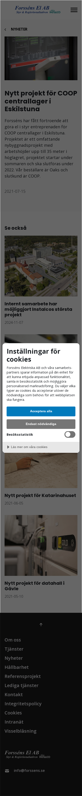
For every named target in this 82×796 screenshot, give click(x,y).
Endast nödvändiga (41, 424)
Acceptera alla (41, 411)
